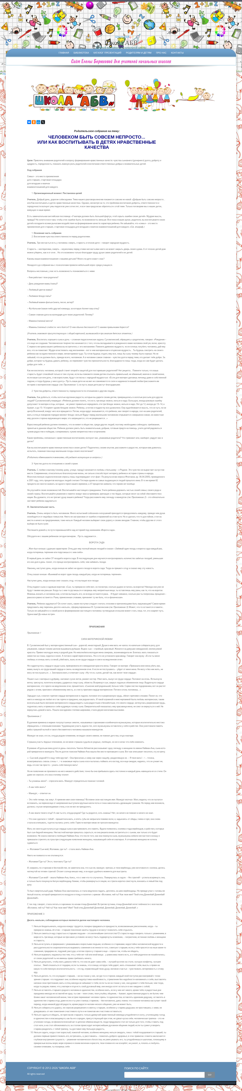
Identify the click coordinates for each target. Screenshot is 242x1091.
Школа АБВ (121, 42)
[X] (43, 122)
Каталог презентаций (107, 52)
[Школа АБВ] (121, 37)
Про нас (161, 52)
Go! (209, 1074)
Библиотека (81, 52)
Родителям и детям (138, 52)
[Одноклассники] (34, 122)
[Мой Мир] (38, 122)
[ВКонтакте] (29, 122)
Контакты (177, 52)
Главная (64, 52)
